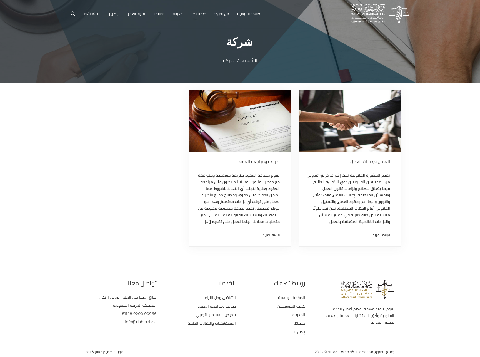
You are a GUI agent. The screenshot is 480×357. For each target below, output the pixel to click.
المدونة (178, 13)
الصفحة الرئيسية (249, 13)
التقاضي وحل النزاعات (218, 297)
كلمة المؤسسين (291, 306)
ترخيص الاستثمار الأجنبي (216, 314)
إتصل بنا (112, 13)
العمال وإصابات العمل (370, 161)
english (89, 13)
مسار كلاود (94, 352)
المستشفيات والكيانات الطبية (212, 323)
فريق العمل (136, 13)
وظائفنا (158, 13)
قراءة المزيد (381, 235)
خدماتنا (201, 13)
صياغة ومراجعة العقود (258, 161)
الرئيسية (249, 60)
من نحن (223, 13)
